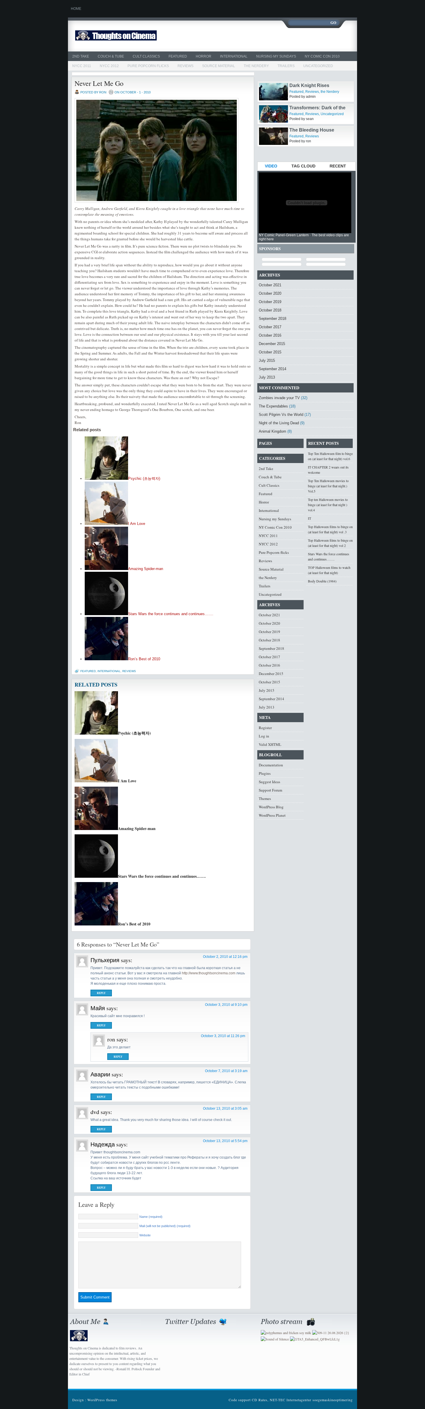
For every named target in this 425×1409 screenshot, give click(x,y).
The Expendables (273, 406)
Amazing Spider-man (145, 569)
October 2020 (270, 293)
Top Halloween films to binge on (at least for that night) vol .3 (330, 529)
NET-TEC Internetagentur (290, 1399)
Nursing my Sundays (276, 56)
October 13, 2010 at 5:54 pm (225, 1141)
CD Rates (259, 1399)
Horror (203, 56)
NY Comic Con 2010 (322, 56)
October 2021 (270, 285)
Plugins (265, 773)
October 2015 (270, 352)
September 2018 (272, 318)
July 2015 (267, 360)
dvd (94, 1112)
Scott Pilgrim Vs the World (281, 414)
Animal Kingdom (272, 431)
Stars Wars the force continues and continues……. (170, 614)
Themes (265, 798)
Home (76, 9)
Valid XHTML (270, 744)
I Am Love (136, 523)
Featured (178, 56)
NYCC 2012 (109, 66)
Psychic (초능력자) (144, 478)
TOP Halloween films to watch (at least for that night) (329, 570)
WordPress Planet (272, 815)
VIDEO (271, 166)
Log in (264, 736)
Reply (101, 993)
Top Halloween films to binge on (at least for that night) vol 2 (330, 543)
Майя (97, 1008)
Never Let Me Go (99, 83)
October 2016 (270, 335)
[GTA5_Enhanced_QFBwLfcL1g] (314, 1339)
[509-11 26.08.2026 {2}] (331, 1332)
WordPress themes (102, 1399)
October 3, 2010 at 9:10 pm (226, 1005)
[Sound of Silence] (274, 1339)
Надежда (102, 1144)
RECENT (338, 166)
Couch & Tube (111, 56)
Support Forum (270, 790)
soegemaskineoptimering (333, 1399)
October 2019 (270, 302)
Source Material (218, 66)
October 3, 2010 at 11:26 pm (223, 1036)
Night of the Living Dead (279, 423)
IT (309, 518)
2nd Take (80, 56)
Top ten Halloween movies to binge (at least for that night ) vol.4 (328, 504)
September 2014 (272, 369)
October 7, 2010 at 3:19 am (226, 1071)
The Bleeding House (311, 143)
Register (265, 727)
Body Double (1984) (322, 581)
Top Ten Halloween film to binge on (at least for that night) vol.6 (330, 456)
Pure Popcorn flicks (148, 66)
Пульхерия (104, 960)
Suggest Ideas (269, 781)
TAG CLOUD (303, 166)
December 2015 (272, 344)
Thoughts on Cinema (129, 36)
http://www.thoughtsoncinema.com (208, 973)
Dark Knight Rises (309, 98)
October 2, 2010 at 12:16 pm (225, 957)
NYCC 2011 (81, 66)
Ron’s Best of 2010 (144, 659)
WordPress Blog (271, 806)
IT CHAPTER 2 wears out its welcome (328, 470)
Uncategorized (318, 66)
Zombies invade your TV (279, 398)
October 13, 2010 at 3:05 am (225, 1108)
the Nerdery (256, 66)
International (233, 56)
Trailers (286, 66)
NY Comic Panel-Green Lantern (284, 235)
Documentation (271, 765)
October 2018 (270, 310)
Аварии (100, 1074)
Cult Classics (146, 56)
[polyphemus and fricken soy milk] (286, 1332)
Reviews (185, 66)
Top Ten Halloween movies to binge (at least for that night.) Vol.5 (328, 485)
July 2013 (267, 377)
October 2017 (270, 327)
